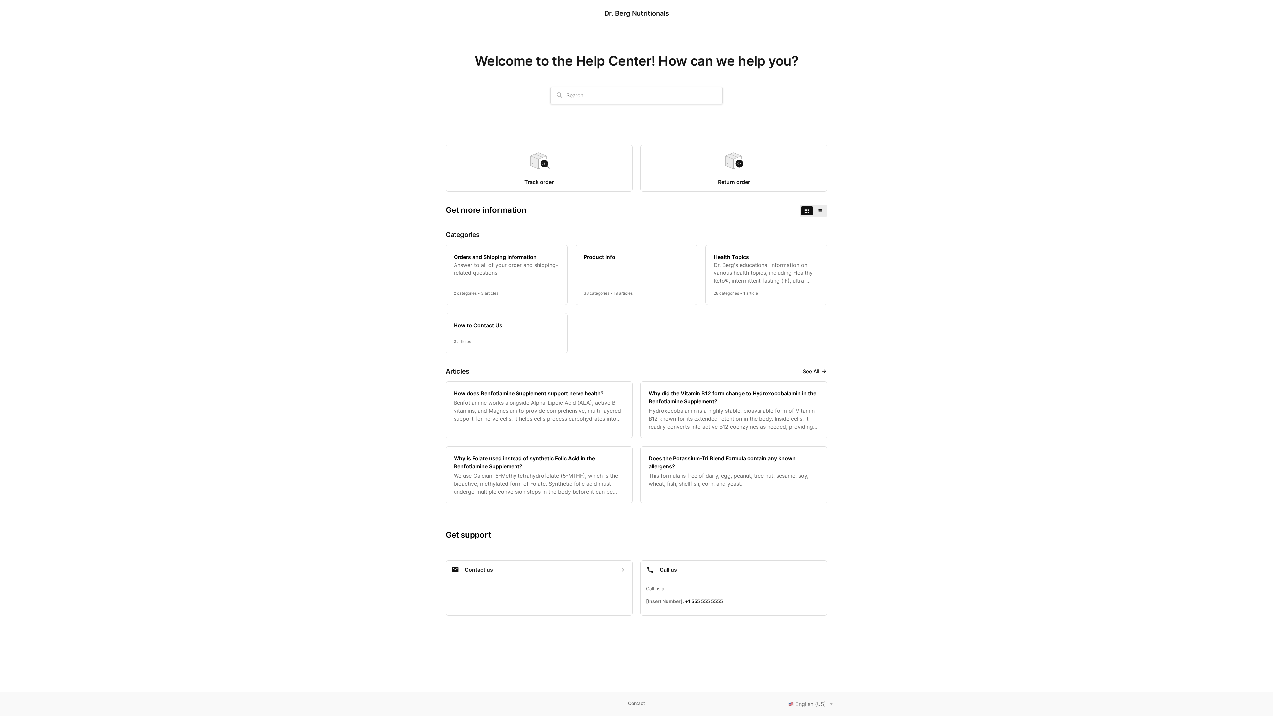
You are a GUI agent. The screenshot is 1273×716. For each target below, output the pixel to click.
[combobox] (636, 95)
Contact (636, 703)
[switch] (813, 211)
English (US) (810, 704)
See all (811, 371)
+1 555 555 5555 (704, 601)
